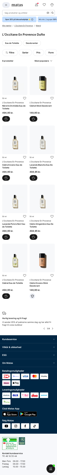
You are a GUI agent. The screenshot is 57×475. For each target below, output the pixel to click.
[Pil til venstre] (44, 328)
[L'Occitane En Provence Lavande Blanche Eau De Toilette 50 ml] (42, 153)
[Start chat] (50, 468)
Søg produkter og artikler (16, 13)
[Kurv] (52, 5)
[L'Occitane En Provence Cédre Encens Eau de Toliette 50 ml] (14, 153)
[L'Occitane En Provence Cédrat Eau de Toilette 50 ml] (14, 271)
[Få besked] (32, 296)
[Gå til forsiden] (17, 5)
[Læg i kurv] (6, 119)
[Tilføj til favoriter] (24, 98)
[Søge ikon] (52, 13)
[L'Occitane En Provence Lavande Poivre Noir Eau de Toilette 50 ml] (14, 212)
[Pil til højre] (52, 328)
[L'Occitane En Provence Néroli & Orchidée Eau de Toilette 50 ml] (14, 94)
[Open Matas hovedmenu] (6, 5)
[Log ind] (36, 5)
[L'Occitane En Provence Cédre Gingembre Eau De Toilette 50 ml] (42, 212)
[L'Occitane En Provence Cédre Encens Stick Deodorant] (42, 271)
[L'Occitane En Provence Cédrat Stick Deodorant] (42, 94)
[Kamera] (48, 13)
